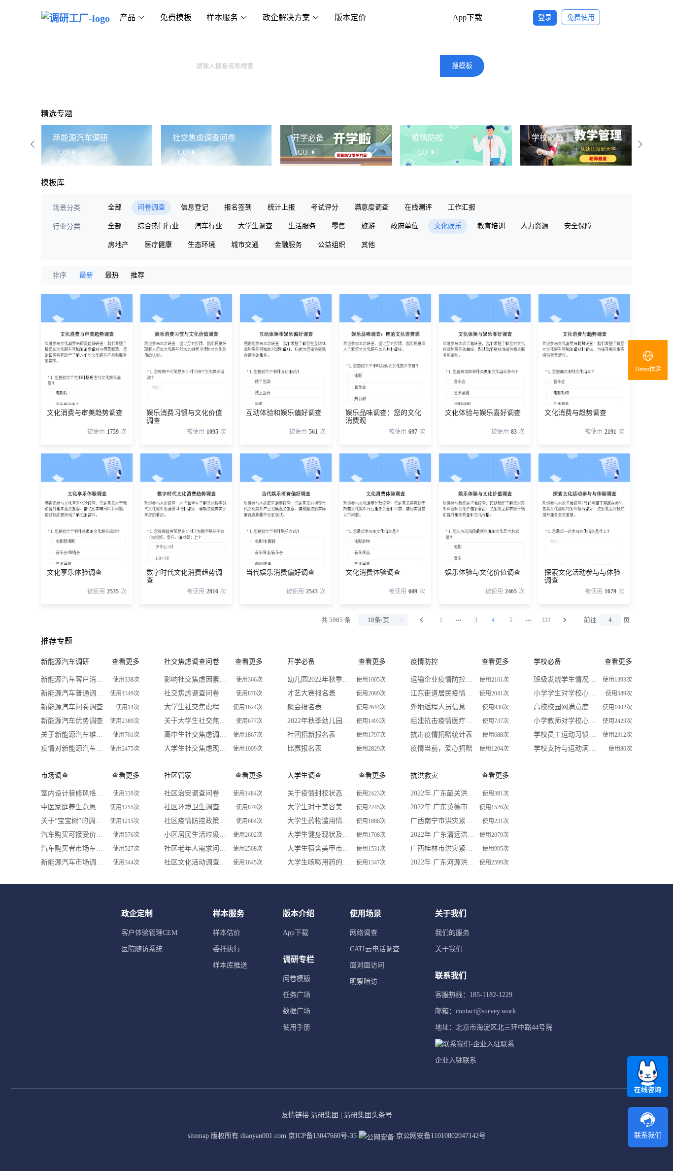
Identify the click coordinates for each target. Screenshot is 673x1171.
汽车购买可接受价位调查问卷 (73, 834)
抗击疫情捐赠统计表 (441, 734)
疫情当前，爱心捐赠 (441, 748)
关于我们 (449, 949)
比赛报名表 (304, 748)
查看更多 (125, 661)
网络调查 (363, 932)
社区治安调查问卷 (191, 793)
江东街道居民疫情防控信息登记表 (442, 693)
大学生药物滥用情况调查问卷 (319, 821)
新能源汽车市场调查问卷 (73, 862)
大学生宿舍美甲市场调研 (319, 848)
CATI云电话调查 (375, 949)
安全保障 (578, 226)
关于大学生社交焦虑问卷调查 (196, 720)
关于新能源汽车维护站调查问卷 (73, 734)
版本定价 (350, 17)
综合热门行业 (158, 226)
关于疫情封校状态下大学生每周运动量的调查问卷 (319, 793)
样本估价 (226, 932)
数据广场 (296, 1011)
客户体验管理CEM (149, 932)
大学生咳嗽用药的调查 (319, 862)
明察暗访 (363, 981)
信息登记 (194, 207)
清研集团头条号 (368, 1115)
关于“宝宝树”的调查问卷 (73, 821)
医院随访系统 (142, 949)
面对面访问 (367, 965)
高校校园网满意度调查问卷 (566, 707)
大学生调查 (255, 226)
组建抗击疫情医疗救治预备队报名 (442, 720)
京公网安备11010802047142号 (440, 1135)
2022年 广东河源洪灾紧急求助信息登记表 (442, 862)
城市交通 (245, 244)
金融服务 (288, 244)
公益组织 (331, 244)
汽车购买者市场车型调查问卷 (73, 848)
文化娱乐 (448, 226)
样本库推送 (230, 965)
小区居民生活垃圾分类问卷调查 (196, 834)
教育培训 (491, 226)
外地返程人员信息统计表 (442, 707)
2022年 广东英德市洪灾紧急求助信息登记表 (442, 807)
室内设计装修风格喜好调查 (73, 793)
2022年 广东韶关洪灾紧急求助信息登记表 (442, 793)
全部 (115, 207)
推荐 (137, 275)
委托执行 (226, 949)
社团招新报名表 (311, 734)
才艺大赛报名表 (311, 693)
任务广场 (296, 995)
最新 (86, 275)
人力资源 (534, 226)
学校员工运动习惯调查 (566, 734)
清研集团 (324, 1115)
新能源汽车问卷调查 (72, 707)
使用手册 (296, 1027)
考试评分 (324, 207)
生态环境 (201, 244)
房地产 (118, 244)
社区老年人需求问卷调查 (196, 848)
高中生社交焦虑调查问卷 (196, 734)
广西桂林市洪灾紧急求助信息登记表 (442, 848)
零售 (338, 226)
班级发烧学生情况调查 (566, 679)
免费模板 (176, 17)
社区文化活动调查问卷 (196, 862)
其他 (368, 244)
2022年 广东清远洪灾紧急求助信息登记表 (442, 834)
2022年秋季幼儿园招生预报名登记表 (319, 720)
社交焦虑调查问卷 (191, 693)
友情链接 (295, 1115)
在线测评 (418, 207)
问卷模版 (296, 978)
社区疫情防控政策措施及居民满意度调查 (196, 821)
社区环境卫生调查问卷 (196, 807)
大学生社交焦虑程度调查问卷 (196, 707)
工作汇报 (461, 207)
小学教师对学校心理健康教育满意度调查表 (566, 720)
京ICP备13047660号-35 (322, 1135)
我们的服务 (452, 932)
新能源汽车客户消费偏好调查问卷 (73, 679)
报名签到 (238, 207)
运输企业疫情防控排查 (442, 679)
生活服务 (302, 226)
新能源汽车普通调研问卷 (73, 693)
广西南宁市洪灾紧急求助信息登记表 (442, 821)
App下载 (467, 17)
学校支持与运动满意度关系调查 (566, 748)
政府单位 (404, 226)
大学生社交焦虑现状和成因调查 (196, 748)
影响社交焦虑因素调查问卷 (196, 679)
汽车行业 (208, 226)
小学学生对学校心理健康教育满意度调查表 (566, 693)
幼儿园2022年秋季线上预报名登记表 (319, 679)
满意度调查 (371, 207)
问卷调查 (151, 207)
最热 (112, 275)
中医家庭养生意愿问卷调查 (73, 807)
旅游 (368, 226)
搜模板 (462, 65)
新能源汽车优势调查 (72, 720)
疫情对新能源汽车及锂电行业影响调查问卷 (73, 748)
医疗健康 (158, 244)
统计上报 (281, 207)
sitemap (198, 1135)
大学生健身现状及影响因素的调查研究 (319, 834)
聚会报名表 (304, 707)
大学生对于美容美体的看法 (319, 807)
